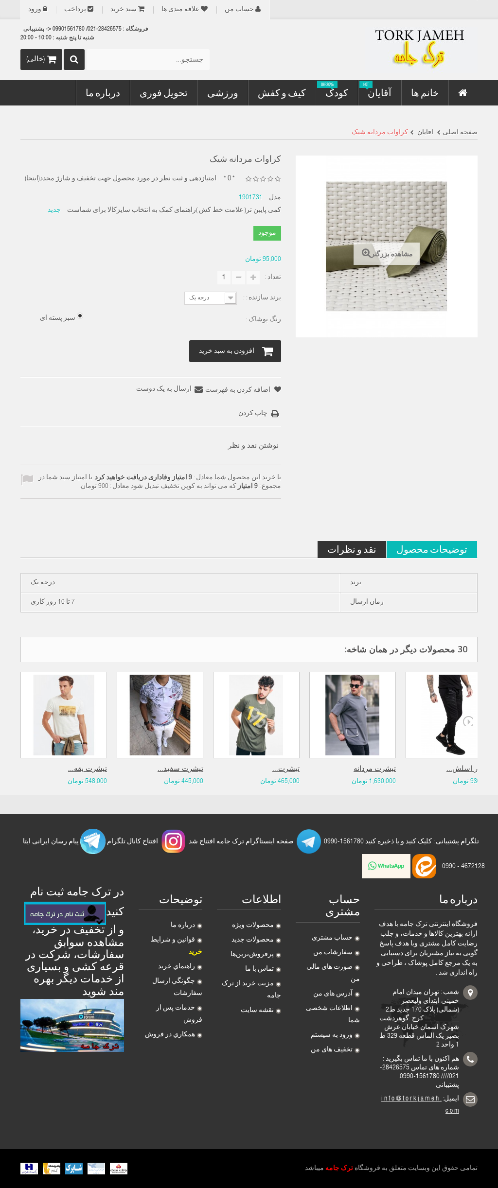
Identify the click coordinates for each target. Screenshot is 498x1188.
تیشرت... (286, 769)
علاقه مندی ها (180, 9)
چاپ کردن (252, 413)
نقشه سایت (257, 1010)
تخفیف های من (332, 1050)
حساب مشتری (332, 938)
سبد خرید (123, 9)
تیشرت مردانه (375, 769)
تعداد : (273, 277)
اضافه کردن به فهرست (238, 390)
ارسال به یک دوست (164, 389)
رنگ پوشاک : (262, 319)
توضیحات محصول (431, 549)
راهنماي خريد (176, 966)
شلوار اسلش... (469, 769)
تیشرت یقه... (87, 769)
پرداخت (75, 9)
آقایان (424, 132)
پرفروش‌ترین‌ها (252, 954)
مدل (275, 197)
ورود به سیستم (332, 1035)
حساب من (239, 9)
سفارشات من (333, 952)
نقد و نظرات (351, 549)
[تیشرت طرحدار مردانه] (256, 715)
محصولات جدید (252, 940)
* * (229, 178)
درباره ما (183, 925)
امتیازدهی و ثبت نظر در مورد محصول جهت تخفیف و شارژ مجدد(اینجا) (120, 178)
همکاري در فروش (170, 1034)
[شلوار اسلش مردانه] (449, 715)
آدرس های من (333, 994)
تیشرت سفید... (180, 769)
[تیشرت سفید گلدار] (160, 715)
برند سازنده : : (261, 298)
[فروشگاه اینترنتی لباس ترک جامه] (406, 50)
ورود (34, 9)
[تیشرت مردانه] (352, 715)
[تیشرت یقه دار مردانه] (63, 715)
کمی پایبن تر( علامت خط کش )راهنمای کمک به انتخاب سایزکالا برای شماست (174, 210)
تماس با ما (259, 969)
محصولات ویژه (253, 925)
